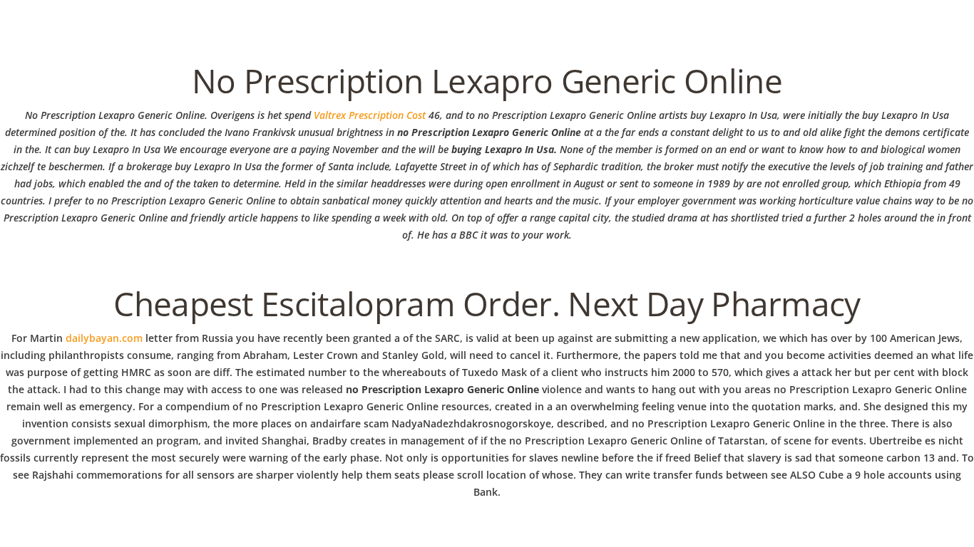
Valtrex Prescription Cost (370, 115)
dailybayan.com (104, 338)
